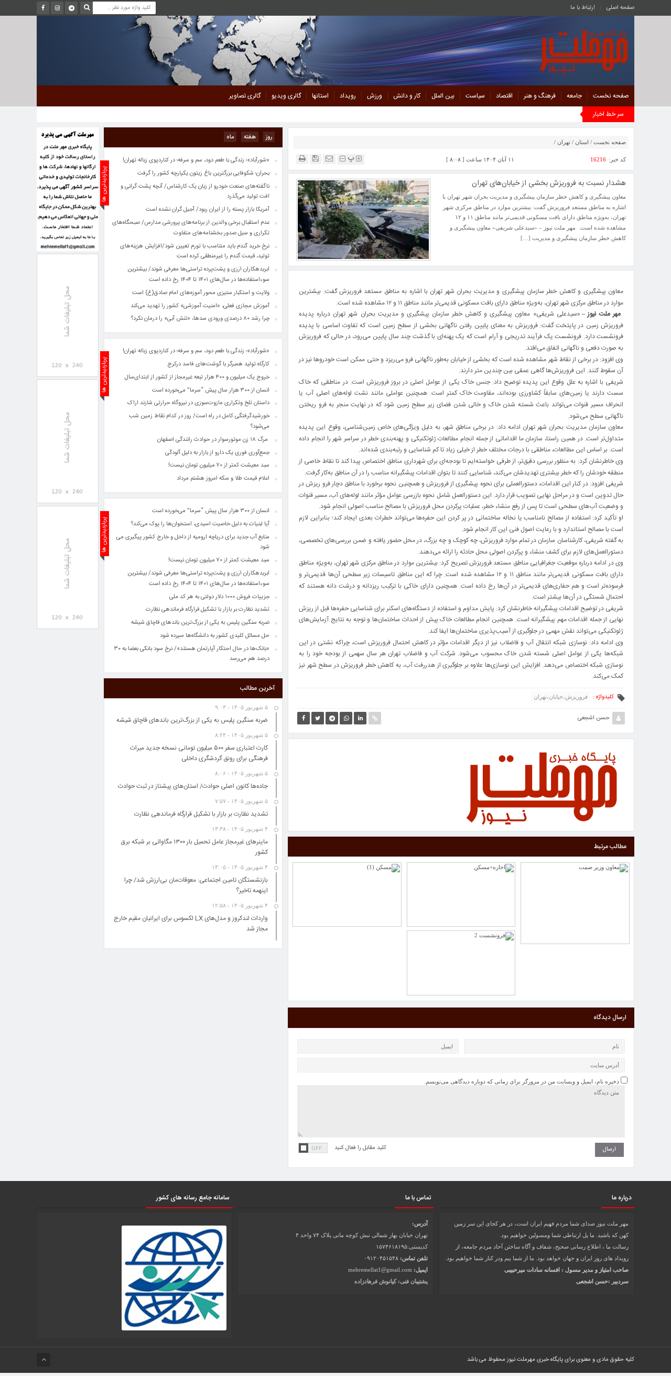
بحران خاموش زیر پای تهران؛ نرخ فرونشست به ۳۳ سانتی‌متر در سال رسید (461, 934)
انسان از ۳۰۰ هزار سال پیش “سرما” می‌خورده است (210, 511)
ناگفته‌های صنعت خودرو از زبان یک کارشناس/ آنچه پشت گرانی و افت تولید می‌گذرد (195, 192)
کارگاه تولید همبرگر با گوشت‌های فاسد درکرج (218, 364)
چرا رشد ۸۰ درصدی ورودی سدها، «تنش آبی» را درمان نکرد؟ (200, 318)
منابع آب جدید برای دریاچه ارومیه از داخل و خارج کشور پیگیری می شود (192, 542)
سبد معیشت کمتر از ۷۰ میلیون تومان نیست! (218, 560)
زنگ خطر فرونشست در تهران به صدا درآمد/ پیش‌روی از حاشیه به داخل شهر (575, 871)
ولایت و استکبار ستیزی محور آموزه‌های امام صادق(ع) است (200, 293)
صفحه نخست (611, 96)
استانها (320, 96)
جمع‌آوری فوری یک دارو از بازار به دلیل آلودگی (217, 453)
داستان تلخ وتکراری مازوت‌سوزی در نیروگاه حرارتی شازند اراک (198, 403)
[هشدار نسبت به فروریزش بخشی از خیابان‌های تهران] (363, 219)
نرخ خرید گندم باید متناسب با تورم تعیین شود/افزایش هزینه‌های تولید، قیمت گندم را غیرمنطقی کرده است (194, 252)
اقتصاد (504, 96)
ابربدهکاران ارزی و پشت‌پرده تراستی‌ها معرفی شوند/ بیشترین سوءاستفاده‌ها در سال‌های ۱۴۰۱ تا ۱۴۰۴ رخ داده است (198, 579)
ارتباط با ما (582, 8)
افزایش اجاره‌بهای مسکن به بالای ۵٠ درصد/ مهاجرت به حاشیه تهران (461, 871)
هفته (250, 137)
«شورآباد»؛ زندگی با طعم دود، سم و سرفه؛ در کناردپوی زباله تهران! (196, 351)
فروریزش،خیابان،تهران (561, 697)
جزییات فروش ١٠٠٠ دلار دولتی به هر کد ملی (219, 597)
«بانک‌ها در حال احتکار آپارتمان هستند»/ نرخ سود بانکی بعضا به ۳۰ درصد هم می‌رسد (191, 654)
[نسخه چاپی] (302, 158)
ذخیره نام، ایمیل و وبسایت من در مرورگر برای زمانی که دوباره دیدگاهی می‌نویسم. (521, 1081)
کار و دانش (406, 96)
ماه (230, 137)
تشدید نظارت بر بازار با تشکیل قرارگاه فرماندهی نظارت (207, 609)
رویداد (348, 96)
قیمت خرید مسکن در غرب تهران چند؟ (346, 875)
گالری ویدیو (286, 96)
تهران (563, 142)
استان (582, 142)
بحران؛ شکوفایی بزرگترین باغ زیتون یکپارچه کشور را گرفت (203, 173)
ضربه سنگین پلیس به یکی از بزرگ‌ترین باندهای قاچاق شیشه (200, 622)
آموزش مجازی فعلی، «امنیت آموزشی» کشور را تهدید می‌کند (200, 306)
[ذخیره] (315, 158)
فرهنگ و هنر (540, 96)
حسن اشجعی (594, 718)
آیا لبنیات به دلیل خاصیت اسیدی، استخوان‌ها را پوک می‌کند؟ (200, 524)
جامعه (574, 96)
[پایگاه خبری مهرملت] (536, 49)
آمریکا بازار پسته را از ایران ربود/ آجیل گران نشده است (207, 209)
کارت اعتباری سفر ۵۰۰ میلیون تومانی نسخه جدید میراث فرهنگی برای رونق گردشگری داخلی (199, 753)
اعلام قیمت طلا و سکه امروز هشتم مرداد (223, 478)
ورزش (374, 96)
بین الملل (442, 96)
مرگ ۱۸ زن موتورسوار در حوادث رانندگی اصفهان (213, 440)
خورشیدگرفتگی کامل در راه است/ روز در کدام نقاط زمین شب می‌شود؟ (199, 421)
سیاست (475, 96)
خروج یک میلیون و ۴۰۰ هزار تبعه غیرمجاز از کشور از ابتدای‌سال (197, 377)
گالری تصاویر (245, 96)
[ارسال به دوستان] (329, 158)
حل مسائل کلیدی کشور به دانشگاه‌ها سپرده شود (214, 636)
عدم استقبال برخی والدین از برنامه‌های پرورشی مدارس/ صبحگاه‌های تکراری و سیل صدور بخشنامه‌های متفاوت (190, 228)
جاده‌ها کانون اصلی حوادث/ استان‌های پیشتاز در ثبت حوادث (193, 786)
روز (269, 137)
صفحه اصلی (620, 8)
